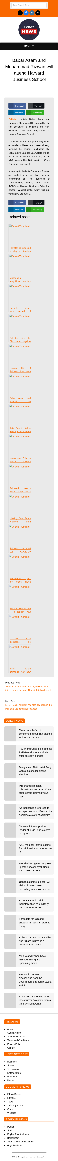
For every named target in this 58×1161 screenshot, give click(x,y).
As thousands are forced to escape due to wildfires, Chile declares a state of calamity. (35, 811)
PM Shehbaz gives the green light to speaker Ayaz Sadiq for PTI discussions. (35, 867)
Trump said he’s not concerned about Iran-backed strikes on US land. (35, 734)
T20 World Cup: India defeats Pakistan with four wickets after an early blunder (35, 752)
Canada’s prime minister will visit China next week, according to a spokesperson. (35, 885)
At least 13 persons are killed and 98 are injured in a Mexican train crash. (35, 941)
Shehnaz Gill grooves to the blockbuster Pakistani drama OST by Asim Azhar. (35, 1000)
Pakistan (12, 119)
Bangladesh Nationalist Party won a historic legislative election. (35, 771)
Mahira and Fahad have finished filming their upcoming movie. (32, 960)
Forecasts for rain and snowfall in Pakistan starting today (34, 922)
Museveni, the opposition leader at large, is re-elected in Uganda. (34, 830)
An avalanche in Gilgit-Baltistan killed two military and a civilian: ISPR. (34, 904)
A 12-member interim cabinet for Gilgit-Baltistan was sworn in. (35, 848)
